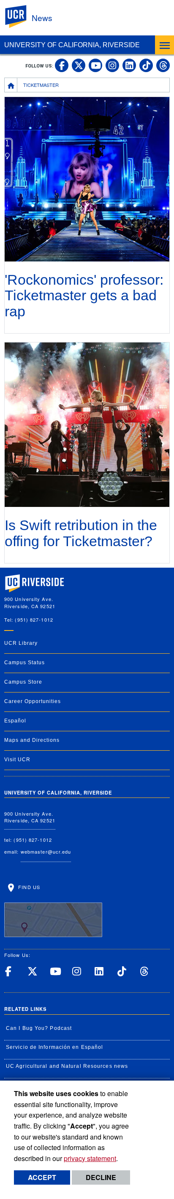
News (42, 17)
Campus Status (24, 663)
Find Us (28, 887)
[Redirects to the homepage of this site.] (11, 85)
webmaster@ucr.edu (46, 851)
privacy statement (90, 1158)
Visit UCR (17, 760)
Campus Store (23, 682)
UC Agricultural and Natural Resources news (67, 1066)
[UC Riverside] (20, 17)
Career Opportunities (32, 701)
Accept (42, 1177)
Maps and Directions (32, 740)
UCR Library (21, 643)
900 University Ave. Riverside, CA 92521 (29, 817)
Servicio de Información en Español (54, 1047)
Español (15, 721)
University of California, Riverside (72, 44)
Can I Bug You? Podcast (39, 1028)
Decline (101, 1177)
